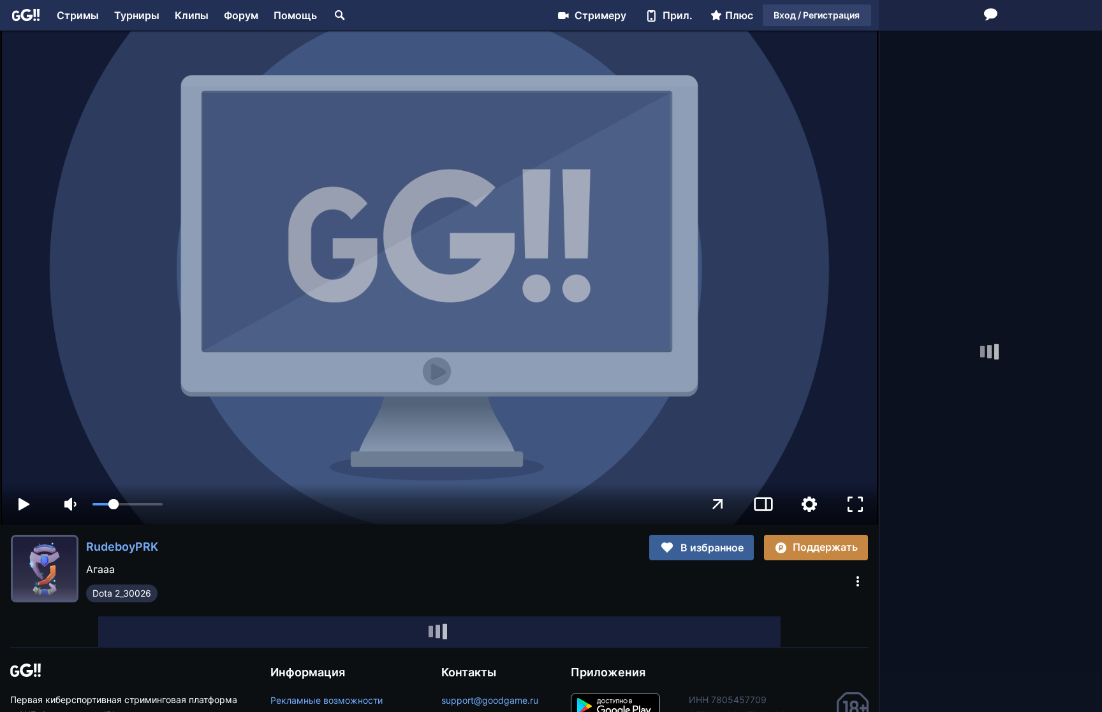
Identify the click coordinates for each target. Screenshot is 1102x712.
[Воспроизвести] (23, 504)
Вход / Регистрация (817, 15)
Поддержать (825, 547)
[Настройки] (809, 504)
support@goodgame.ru (489, 700)
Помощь (295, 15)
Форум (241, 15)
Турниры (136, 15)
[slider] (127, 504)
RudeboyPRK (122, 546)
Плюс (739, 15)
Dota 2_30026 (121, 593)
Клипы (192, 15)
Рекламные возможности (326, 700)
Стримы (78, 15)
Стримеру (600, 15)
